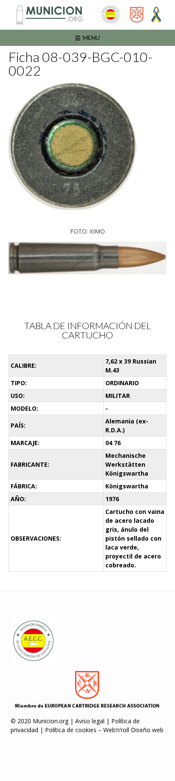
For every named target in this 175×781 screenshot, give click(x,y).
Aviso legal (89, 721)
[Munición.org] (87, 14)
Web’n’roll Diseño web (133, 730)
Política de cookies (70, 730)
